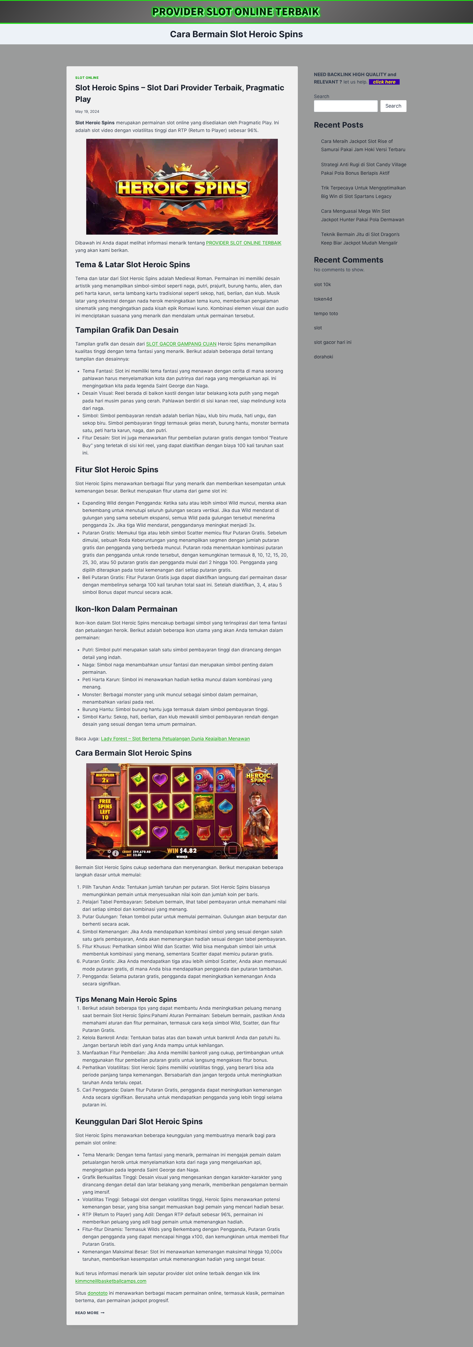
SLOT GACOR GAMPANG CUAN (181, 344)
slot (318, 327)
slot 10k (322, 284)
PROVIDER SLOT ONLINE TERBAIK (243, 243)
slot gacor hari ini (332, 342)
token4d (323, 299)
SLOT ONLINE (87, 78)
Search (321, 96)
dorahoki (323, 356)
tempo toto (326, 313)
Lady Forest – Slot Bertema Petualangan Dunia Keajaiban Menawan (175, 738)
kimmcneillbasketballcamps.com (110, 1281)
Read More (90, 1313)
